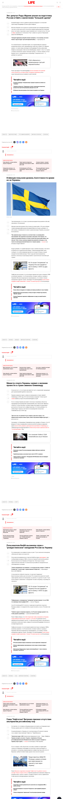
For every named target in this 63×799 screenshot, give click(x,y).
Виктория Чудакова (16, 670)
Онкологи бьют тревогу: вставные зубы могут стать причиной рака (26, 369)
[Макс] (17, 142)
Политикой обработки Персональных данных (33, 6)
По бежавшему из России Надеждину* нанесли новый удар (26, 169)
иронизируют (43, 557)
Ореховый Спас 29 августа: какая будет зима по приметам (26, 531)
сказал (44, 242)
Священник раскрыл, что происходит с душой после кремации (9, 169)
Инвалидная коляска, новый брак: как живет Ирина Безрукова (9, 531)
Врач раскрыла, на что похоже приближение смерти (10, 368)
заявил (13, 398)
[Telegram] (20, 142)
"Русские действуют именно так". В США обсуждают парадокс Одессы (42, 169)
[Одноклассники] (26, 142)
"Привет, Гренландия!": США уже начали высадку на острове (42, 537)
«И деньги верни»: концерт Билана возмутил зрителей (42, 163)
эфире (14, 32)
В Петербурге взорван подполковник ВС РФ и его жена (42, 729)
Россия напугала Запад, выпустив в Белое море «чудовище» (8, 537)
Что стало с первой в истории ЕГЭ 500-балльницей (43, 368)
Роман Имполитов (16, 110)
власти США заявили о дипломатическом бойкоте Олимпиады (31, 426)
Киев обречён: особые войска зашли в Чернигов (10, 163)
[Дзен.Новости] (14, 142)
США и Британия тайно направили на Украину (36, 617)
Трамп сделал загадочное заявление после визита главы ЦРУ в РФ (27, 163)
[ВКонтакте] (23, 142)
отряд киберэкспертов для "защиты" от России (23, 618)
